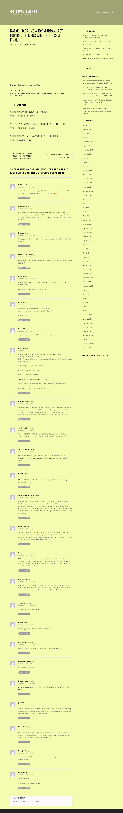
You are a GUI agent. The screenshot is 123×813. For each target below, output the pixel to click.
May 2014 (85, 208)
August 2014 (86, 195)
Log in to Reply (24, 197)
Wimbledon (18, 95)
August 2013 (86, 241)
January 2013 (87, 269)
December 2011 (87, 323)
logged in (25, 801)
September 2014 (88, 191)
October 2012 (87, 282)
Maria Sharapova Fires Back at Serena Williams (29, 111)
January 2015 (86, 175)
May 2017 (85, 133)
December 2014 (87, 179)
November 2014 (87, 183)
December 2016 (87, 142)
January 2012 (87, 319)
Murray (44, 93)
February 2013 (87, 265)
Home (98, 12)
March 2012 (86, 311)
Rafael (62, 93)
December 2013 (87, 228)
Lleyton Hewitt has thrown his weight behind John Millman (97, 43)
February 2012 (87, 315)
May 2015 (85, 158)
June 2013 (85, 249)
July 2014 (85, 199)
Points (56, 93)
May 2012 (85, 302)
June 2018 (85, 125)
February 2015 (87, 170)
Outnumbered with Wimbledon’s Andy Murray (58, 155)
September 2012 (88, 286)
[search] (112, 12)
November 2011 (87, 327)
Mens (38, 93)
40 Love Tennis (24, 11)
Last (33, 93)
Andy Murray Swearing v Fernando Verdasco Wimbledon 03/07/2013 (97, 102)
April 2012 (85, 307)
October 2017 (86, 129)
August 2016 (86, 146)
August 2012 (86, 290)
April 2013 (85, 257)
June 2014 (85, 203)
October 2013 (87, 236)
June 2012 (85, 298)
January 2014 (87, 224)
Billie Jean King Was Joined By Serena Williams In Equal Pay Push (95, 37)
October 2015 (86, 154)
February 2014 (87, 220)
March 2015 (86, 166)
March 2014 (86, 216)
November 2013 (87, 232)
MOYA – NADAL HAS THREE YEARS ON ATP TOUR (97, 60)
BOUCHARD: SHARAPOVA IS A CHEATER (96, 55)
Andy (23, 93)
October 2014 (87, 187)
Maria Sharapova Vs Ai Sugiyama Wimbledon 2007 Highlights (34, 135)
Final (28, 93)
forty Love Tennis (16, 85)
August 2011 (86, 340)
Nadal (50, 93)
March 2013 (86, 261)
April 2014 (85, 212)
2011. (19, 93)
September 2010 (88, 344)
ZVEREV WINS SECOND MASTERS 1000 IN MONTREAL (97, 49)
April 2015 (85, 162)
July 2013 (85, 245)
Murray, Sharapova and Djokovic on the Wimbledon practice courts (37, 123)
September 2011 (87, 335)
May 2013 (85, 253)
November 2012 (87, 278)
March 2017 (86, 137)
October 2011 (86, 331)
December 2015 (87, 150)
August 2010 (86, 348)
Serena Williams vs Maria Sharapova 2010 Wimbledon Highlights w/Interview (23, 156)
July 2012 (85, 294)
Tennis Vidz (105, 12)
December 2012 (87, 273)
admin (33, 45)
